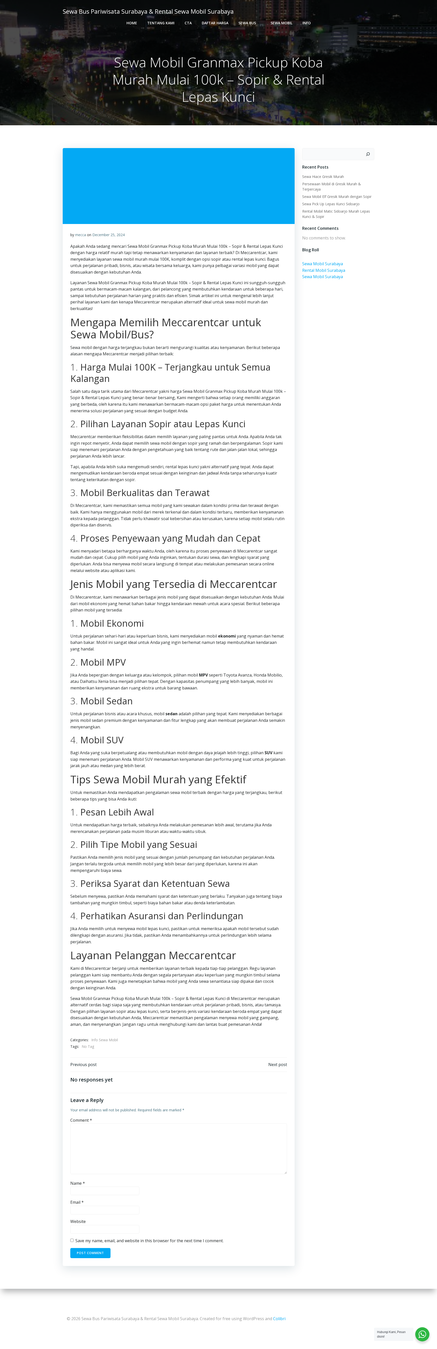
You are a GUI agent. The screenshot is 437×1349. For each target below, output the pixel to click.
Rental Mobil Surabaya (323, 270)
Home (131, 23)
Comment (81, 1120)
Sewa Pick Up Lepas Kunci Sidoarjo (331, 203)
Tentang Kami (160, 23)
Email (77, 1202)
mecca (80, 234)
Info (306, 23)
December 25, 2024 (108, 234)
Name (77, 1183)
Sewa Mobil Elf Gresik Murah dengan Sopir (337, 196)
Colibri (279, 1318)
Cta (188, 23)
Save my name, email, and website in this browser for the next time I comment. (149, 1240)
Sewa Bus (247, 23)
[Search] (368, 154)
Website (78, 1221)
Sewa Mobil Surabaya (322, 264)
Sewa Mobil (281, 23)
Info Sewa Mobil (104, 1039)
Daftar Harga (215, 23)
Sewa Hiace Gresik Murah (323, 176)
